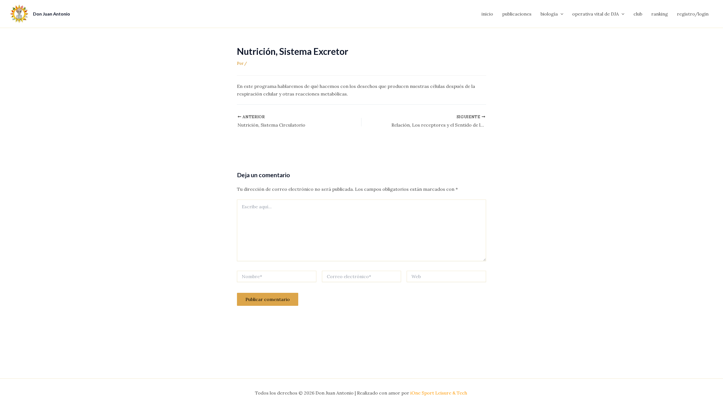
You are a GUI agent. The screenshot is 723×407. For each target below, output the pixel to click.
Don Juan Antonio (51, 13)
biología (549, 14)
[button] (560, 14)
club (637, 14)
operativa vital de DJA (595, 14)
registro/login (693, 14)
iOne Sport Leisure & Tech (439, 393)
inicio (487, 14)
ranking (659, 14)
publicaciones (517, 14)
